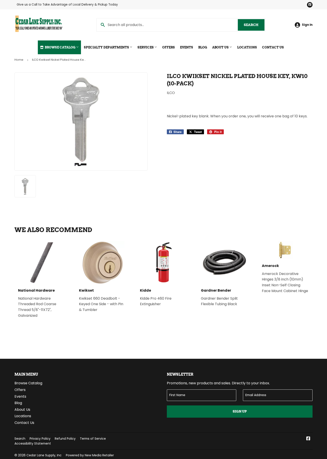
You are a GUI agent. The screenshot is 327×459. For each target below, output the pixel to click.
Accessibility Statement (32, 443)
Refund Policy (65, 438)
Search (254, 25)
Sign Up (240, 411)
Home (18, 60)
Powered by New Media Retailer (90, 455)
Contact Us (273, 47)
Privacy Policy (40, 438)
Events (186, 47)
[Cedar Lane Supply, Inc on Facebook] (308, 438)
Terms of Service (93, 438)
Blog (202, 47)
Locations (247, 47)
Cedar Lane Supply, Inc (44, 455)
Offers (168, 47)
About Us (220, 47)
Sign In (307, 25)
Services (145, 47)
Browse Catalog (60, 47)
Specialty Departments (107, 47)
